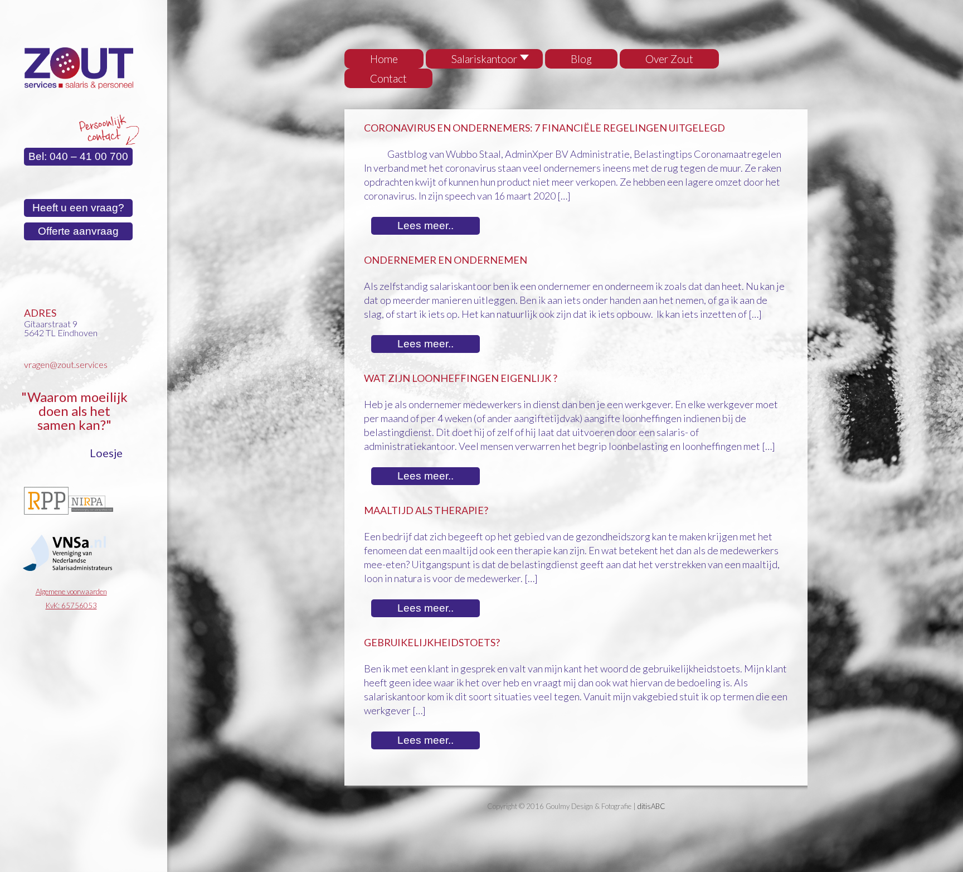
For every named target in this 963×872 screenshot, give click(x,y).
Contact (388, 78)
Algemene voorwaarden (71, 591)
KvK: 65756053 (71, 605)
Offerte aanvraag (78, 231)
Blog (581, 58)
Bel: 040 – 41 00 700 (78, 156)
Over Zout (669, 58)
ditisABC (651, 806)
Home (384, 58)
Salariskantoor (484, 58)
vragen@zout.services (66, 364)
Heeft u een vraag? (78, 208)
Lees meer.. (425, 225)
